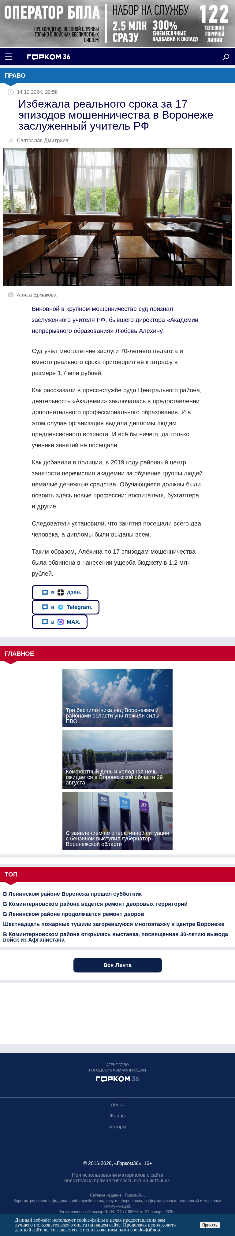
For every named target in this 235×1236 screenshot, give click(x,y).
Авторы (117, 1126)
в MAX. (65, 622)
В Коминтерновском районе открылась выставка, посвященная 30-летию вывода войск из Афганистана (115, 937)
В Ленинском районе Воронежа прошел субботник (72, 894)
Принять (210, 1225)
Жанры (117, 1115)
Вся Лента (117, 965)
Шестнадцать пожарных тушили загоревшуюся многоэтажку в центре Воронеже (113, 924)
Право (15, 75)
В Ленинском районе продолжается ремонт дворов (73, 914)
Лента (118, 1104)
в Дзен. (66, 592)
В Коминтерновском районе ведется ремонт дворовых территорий (95, 904)
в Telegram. (71, 607)
